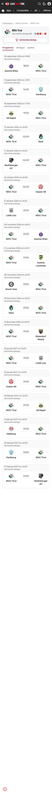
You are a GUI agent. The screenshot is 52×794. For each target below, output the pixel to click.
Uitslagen (20, 48)
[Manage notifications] (5, 789)
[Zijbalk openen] (2, 3)
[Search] (39, 3)
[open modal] (49, 4)
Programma (8, 48)
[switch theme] (44, 4)
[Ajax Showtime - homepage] (15, 4)
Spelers (31, 48)
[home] (3, 10)
